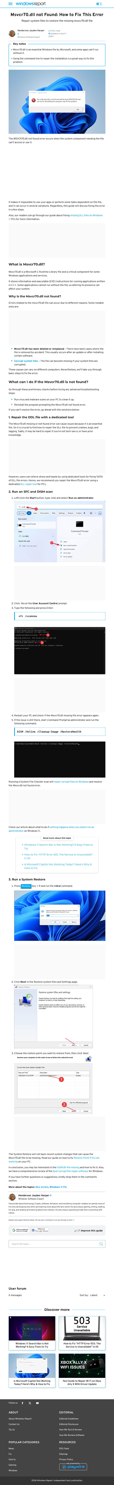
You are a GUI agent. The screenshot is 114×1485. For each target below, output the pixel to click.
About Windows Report (20, 1419)
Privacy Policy (66, 1459)
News (11, 1448)
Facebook (22, 1403)
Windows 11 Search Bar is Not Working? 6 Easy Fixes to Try (32, 1345)
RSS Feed (64, 1448)
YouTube (37, 1403)
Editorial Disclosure (69, 1424)
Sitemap (63, 1454)
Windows (13, 1470)
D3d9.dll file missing (68, 1167)
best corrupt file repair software (70, 1171)
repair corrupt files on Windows (71, 781)
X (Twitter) (30, 1403)
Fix (10, 1454)
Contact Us (14, 1424)
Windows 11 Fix (58, 1187)
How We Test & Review (70, 1429)
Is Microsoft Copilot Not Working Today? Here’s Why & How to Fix (32, 1383)
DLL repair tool (28, 484)
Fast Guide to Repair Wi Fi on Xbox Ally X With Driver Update (82, 1383)
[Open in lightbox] (59, 651)
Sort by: (84, 1295)
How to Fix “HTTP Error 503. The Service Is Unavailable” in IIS (82, 1345)
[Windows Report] (30, 3)
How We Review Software (71, 1435)
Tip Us (12, 1429)
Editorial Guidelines (69, 1419)
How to (12, 1459)
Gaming (12, 1465)
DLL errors (42, 1187)
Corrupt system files (26, 361)
